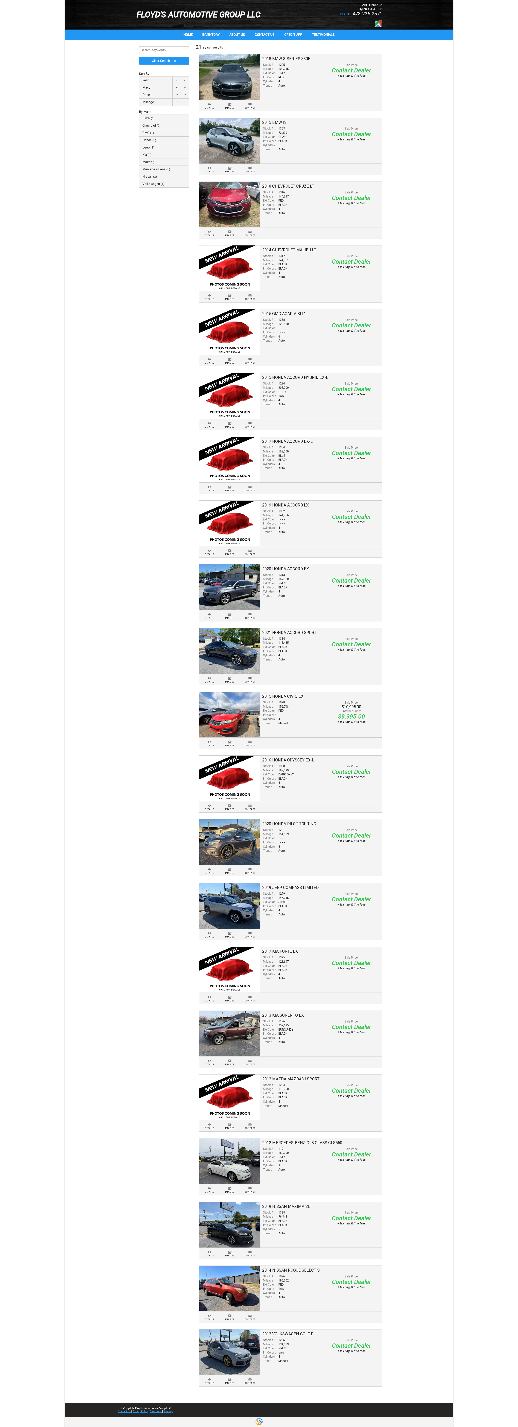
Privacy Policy (140, 1411)
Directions (156, 1411)
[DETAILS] (209, 102)
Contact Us (124, 1411)
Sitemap (168, 1411)
